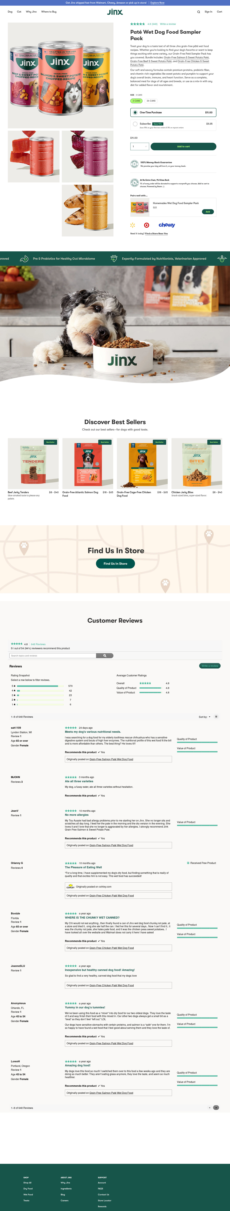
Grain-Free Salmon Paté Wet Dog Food (111, 759)
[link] (145, 24)
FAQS (100, 1188)
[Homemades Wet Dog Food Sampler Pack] (139, 207)
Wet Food (28, 1194)
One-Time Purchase (176, 112)
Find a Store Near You (156, 233)
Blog (63, 1194)
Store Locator (104, 1200)
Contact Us (103, 1194)
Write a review (168, 24)
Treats (26, 1200)
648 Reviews (39, 644)
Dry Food (28, 1188)
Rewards (102, 1206)
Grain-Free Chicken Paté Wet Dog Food (111, 895)
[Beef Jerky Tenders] (33, 463)
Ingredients (66, 1188)
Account (102, 1182)
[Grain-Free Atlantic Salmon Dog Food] (87, 463)
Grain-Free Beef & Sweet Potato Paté (150, 61)
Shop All (27, 1182)
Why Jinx (65, 1182)
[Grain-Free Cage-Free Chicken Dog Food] (142, 463)
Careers (64, 1200)
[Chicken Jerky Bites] (196, 463)
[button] (10, 12)
